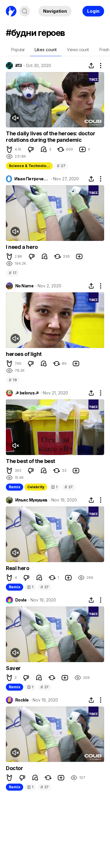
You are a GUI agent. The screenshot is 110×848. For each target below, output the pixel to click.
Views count (78, 49)
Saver (13, 668)
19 (12, 379)
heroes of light (24, 354)
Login (93, 11)
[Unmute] (15, 118)
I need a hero (22, 247)
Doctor (14, 768)
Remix (14, 487)
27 (61, 165)
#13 (18, 66)
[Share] (91, 65)
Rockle (22, 700)
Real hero (17, 568)
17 (12, 272)
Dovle (20, 600)
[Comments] (43, 149)
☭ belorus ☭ (27, 393)
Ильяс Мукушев (31, 500)
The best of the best (30, 461)
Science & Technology (29, 166)
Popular (18, 49)
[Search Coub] (24, 11)
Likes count (46, 49)
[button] (9, 149)
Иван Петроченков (31, 179)
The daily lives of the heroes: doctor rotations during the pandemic (50, 136)
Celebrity (35, 487)
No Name (24, 286)
